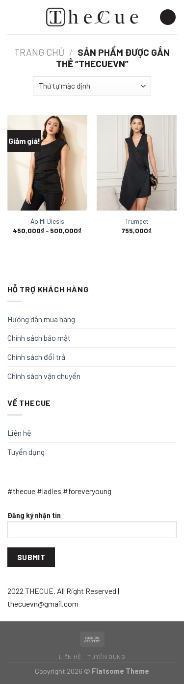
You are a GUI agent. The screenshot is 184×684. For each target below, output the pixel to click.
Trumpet (136, 221)
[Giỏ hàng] (168, 17)
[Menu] (13, 17)
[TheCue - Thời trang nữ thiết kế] (92, 17)
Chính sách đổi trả (36, 356)
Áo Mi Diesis (47, 221)
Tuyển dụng (26, 451)
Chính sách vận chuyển (43, 375)
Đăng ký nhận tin (34, 515)
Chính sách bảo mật (39, 337)
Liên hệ (19, 432)
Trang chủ (39, 52)
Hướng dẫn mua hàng (41, 319)
